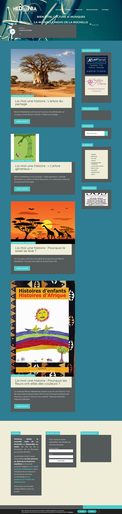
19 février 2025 (29, 375)
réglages (70, 512)
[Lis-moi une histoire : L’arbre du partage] (43, 73)
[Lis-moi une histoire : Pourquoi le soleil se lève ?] (43, 222)
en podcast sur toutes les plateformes (24, 479)
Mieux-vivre (94, 168)
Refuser (92, 511)
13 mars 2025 (29, 96)
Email (50, 454)
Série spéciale (95, 172)
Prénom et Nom (54, 448)
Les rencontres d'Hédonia (96, 163)
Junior (93, 160)
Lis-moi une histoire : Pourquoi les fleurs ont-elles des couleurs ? (41, 382)
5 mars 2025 (28, 160)
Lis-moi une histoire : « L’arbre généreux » (37, 167)
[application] (46, 34)
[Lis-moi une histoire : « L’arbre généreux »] (25, 148)
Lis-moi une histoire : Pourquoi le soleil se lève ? (40, 249)
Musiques (94, 170)
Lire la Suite (22, 121)
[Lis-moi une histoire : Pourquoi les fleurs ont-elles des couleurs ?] (43, 329)
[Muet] (20, 34)
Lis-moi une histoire (18, 96)
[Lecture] (12, 31)
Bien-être (94, 156)
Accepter (82, 511)
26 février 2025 (29, 242)
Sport (93, 174)
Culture (93, 158)
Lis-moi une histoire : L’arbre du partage (39, 102)
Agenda (93, 154)
